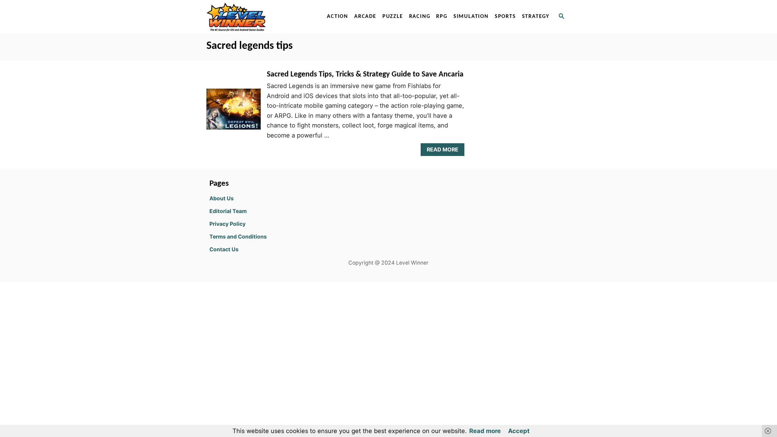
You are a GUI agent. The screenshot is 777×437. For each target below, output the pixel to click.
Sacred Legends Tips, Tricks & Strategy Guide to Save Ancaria (365, 74)
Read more (485, 431)
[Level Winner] (258, 16)
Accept (519, 431)
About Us (221, 198)
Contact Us (224, 249)
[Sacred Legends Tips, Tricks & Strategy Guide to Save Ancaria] (233, 112)
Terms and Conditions (238, 236)
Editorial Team (228, 211)
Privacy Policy (227, 224)
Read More (444, 151)
